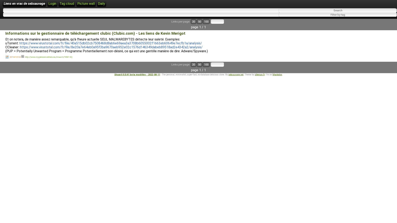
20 (193, 21)
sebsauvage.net (235, 74)
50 (199, 21)
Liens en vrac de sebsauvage (24, 4)
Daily (101, 4)
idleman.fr (260, 74)
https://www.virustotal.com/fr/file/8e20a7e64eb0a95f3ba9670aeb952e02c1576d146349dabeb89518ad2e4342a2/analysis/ (111, 47)
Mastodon (277, 74)
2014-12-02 (15, 57)
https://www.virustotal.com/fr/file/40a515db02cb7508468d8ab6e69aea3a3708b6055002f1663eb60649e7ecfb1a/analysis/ (110, 43)
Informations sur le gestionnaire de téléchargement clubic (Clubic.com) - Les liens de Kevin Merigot (95, 33)
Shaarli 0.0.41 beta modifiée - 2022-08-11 (137, 74)
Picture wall (86, 4)
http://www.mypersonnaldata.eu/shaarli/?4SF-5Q (48, 57)
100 (206, 21)
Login (52, 4)
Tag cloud (67, 4)
